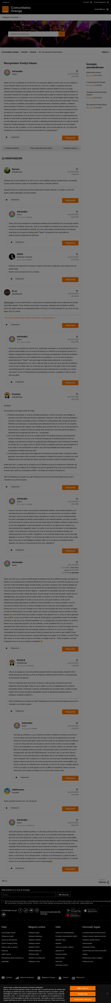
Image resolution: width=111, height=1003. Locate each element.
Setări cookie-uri (82, 988)
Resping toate (82, 994)
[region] (55, 993)
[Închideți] (107, 993)
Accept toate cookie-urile (82, 999)
